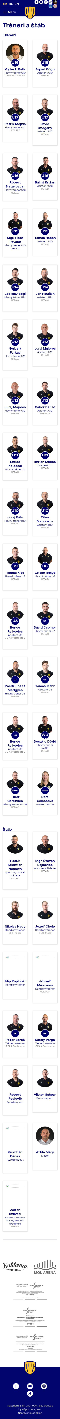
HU (11, 4)
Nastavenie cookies (30, 1413)
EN (17, 4)
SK (5, 4)
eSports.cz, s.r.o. (32, 1409)
